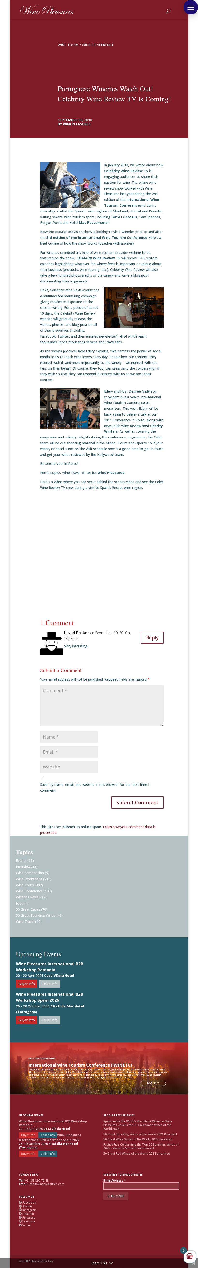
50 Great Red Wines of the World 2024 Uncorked (136, 1153)
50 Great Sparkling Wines (35, 915)
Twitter (25, 1206)
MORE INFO (153, 1083)
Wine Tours (68, 44)
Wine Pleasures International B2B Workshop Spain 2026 (49, 997)
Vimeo (25, 1225)
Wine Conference (98, 44)
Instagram (28, 1210)
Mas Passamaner (94, 222)
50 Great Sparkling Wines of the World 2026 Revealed (140, 1134)
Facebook (27, 1202)
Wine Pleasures (111, 472)
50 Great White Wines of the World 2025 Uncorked (137, 1139)
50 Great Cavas (28, 909)
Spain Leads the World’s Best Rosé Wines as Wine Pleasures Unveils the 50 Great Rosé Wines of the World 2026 (137, 1125)
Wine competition (30, 872)
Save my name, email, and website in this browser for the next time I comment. (94, 787)
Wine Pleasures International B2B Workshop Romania (49, 966)
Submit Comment (137, 802)
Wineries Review (28, 897)
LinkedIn (26, 1214)
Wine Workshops (29, 879)
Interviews (24, 866)
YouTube (27, 1221)
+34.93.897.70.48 (37, 1180)
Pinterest (27, 1217)
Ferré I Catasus (124, 217)
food (19, 903)
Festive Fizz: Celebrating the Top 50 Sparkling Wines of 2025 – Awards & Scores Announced (141, 1146)
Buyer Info (26, 983)
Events (21, 860)
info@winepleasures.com (46, 1184)
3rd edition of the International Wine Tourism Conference (97, 237)
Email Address (114, 1181)
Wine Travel (25, 921)
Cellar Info (50, 983)
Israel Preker (76, 632)
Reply (152, 637)
